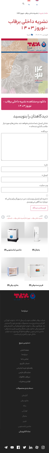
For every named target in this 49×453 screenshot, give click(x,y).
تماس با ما (24, 359)
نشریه (41, 13)
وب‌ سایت (43, 185)
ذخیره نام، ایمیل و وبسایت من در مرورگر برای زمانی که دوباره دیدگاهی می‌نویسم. (26, 200)
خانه (46, 13)
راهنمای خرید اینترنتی (25, 368)
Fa (29, 4)
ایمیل (45, 175)
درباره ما (25, 354)
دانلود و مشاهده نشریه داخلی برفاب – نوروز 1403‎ (24, 103)
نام (46, 165)
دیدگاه (44, 131)
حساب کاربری (24, 363)
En (37, 5)
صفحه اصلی (24, 350)
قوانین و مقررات (24, 381)
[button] (23, 3)
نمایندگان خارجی (25, 372)
